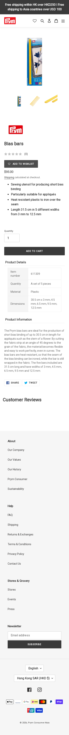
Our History (14, 469)
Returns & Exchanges (20, 534)
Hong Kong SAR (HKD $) (33, 678)
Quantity (8, 231)
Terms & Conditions (19, 544)
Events (12, 599)
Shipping (9, 177)
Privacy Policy (16, 553)
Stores (12, 589)
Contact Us (14, 563)
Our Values (14, 459)
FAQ (10, 515)
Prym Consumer (17, 479)
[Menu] (63, 21)
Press (11, 609)
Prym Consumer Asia (38, 722)
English (33, 668)
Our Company (16, 449)
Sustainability (16, 488)
